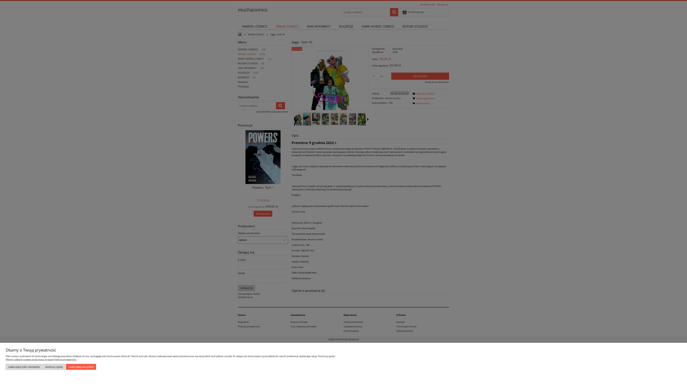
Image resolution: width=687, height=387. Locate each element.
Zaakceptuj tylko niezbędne (24, 366)
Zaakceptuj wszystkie (81, 366)
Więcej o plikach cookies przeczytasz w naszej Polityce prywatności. (41, 359)
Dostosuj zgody (54, 366)
